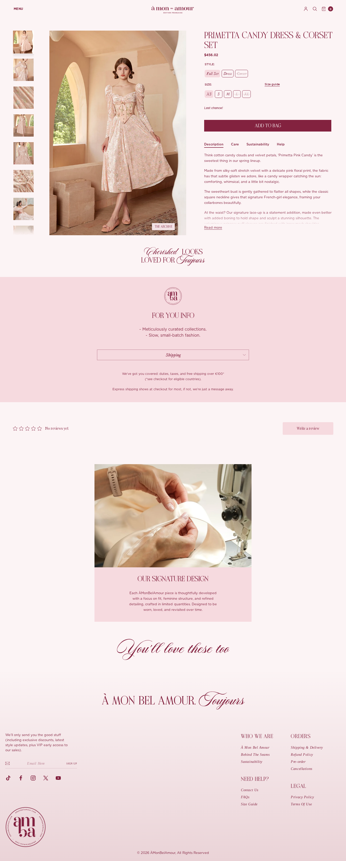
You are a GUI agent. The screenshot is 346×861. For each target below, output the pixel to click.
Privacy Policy (302, 797)
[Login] (306, 9)
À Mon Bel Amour (255, 747)
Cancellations (301, 769)
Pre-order (298, 762)
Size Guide (249, 804)
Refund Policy (302, 755)
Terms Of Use (301, 804)
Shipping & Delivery (307, 747)
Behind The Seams (255, 755)
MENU (18, 8)
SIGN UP (71, 763)
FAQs (245, 797)
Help (281, 144)
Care (235, 144)
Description (213, 144)
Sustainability (257, 144)
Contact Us (249, 790)
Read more (213, 227)
